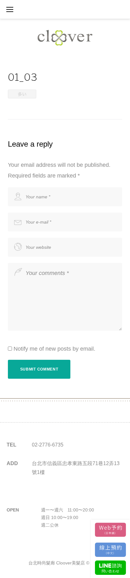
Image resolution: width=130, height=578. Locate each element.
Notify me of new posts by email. (54, 349)
